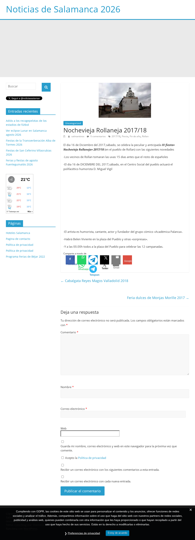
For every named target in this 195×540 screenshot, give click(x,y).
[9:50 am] (64, 136)
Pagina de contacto (18, 239)
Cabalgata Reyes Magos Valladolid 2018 (94, 280)
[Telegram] (93, 259)
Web (63, 428)
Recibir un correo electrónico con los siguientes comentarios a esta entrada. (110, 469)
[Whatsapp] (81, 259)
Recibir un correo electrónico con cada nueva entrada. (96, 481)
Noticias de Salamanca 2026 (63, 9)
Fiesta (125, 136)
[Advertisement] (97, 48)
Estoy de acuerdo (117, 532)
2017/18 (116, 136)
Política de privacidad (92, 458)
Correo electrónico (74, 409)
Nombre (67, 387)
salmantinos (78, 136)
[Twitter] (104, 259)
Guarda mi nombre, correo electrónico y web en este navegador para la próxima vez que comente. (119, 448)
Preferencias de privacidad (84, 533)
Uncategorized (73, 123)
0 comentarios (98, 136)
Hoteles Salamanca (18, 233)
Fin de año (135, 136)
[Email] (116, 259)
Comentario (69, 332)
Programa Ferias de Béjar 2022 (25, 256)
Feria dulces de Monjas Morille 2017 (158, 297)
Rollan (145, 136)
